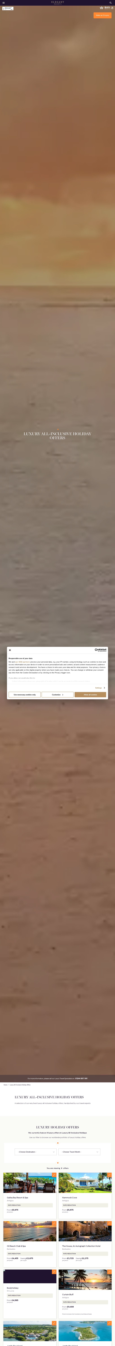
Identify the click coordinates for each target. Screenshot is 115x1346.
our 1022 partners (22, 662)
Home (5, 1085)
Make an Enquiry (102, 15)
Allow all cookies (90, 695)
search (110, 2)
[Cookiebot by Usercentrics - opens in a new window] (96, 650)
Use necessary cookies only (25, 695)
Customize (56, 695)
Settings (98, 688)
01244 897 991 (81, 1078)
